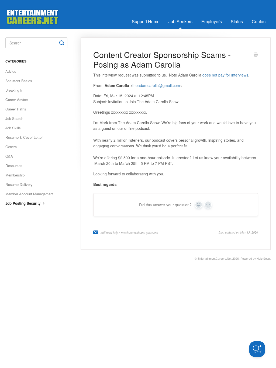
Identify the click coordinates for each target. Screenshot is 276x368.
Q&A (9, 156)
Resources (13, 165)
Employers (211, 21)
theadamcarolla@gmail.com (156, 85)
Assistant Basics (18, 80)
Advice (10, 71)
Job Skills (13, 127)
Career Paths (15, 109)
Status (237, 21)
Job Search (14, 118)
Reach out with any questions (139, 232)
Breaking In (14, 90)
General (11, 146)
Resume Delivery (19, 184)
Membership (15, 175)
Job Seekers (180, 21)
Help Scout (264, 258)
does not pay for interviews (225, 75)
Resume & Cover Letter (24, 137)
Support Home (146, 21)
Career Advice (16, 99)
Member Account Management (29, 193)
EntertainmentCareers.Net (215, 258)
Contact (259, 21)
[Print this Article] (256, 55)
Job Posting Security (23, 203)
